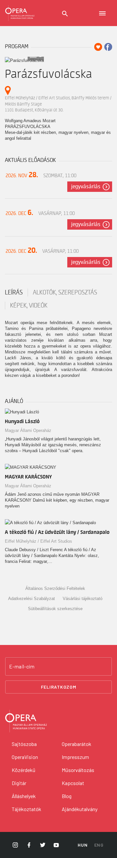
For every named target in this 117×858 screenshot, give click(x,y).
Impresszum (75, 757)
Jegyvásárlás (85, 187)
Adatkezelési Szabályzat (31, 598)
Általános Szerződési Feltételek (55, 588)
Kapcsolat (73, 783)
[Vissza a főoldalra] (19, 13)
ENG (99, 845)
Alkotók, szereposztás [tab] (65, 292)
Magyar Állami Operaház (28, 430)
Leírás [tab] (14, 292)
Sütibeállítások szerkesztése (55, 608)
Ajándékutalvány (80, 809)
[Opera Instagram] (15, 845)
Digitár (19, 783)
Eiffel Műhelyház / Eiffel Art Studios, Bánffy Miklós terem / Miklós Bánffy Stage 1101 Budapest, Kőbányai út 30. (58, 103)
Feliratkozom (58, 687)
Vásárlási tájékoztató (82, 598)
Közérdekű (23, 770)
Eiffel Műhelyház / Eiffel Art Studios (38, 541)
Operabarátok (76, 744)
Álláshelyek (24, 796)
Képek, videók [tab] (28, 305)
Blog (67, 796)
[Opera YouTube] (56, 845)
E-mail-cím (21, 666)
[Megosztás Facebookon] (108, 47)
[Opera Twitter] (42, 845)
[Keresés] (65, 14)
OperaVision (25, 757)
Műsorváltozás (78, 770)
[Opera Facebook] (29, 845)
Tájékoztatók (26, 809)
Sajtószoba (24, 744)
